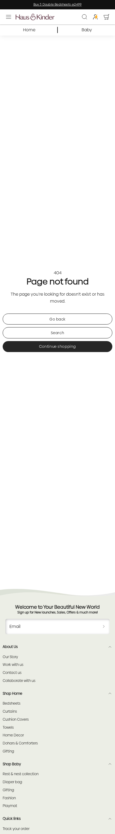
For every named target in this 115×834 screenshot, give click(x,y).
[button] (8, 16)
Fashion (9, 798)
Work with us (13, 664)
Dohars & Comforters (20, 743)
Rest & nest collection (21, 774)
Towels (8, 727)
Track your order (16, 828)
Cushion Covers (16, 719)
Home (29, 30)
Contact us (12, 672)
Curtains (10, 711)
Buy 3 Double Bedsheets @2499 (57, 4)
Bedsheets (11, 703)
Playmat (10, 805)
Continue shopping (57, 346)
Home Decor (13, 735)
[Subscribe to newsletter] (104, 626)
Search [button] (57, 332)
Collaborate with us (19, 680)
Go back (57, 319)
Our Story (10, 656)
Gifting (8, 751)
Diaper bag (12, 782)
